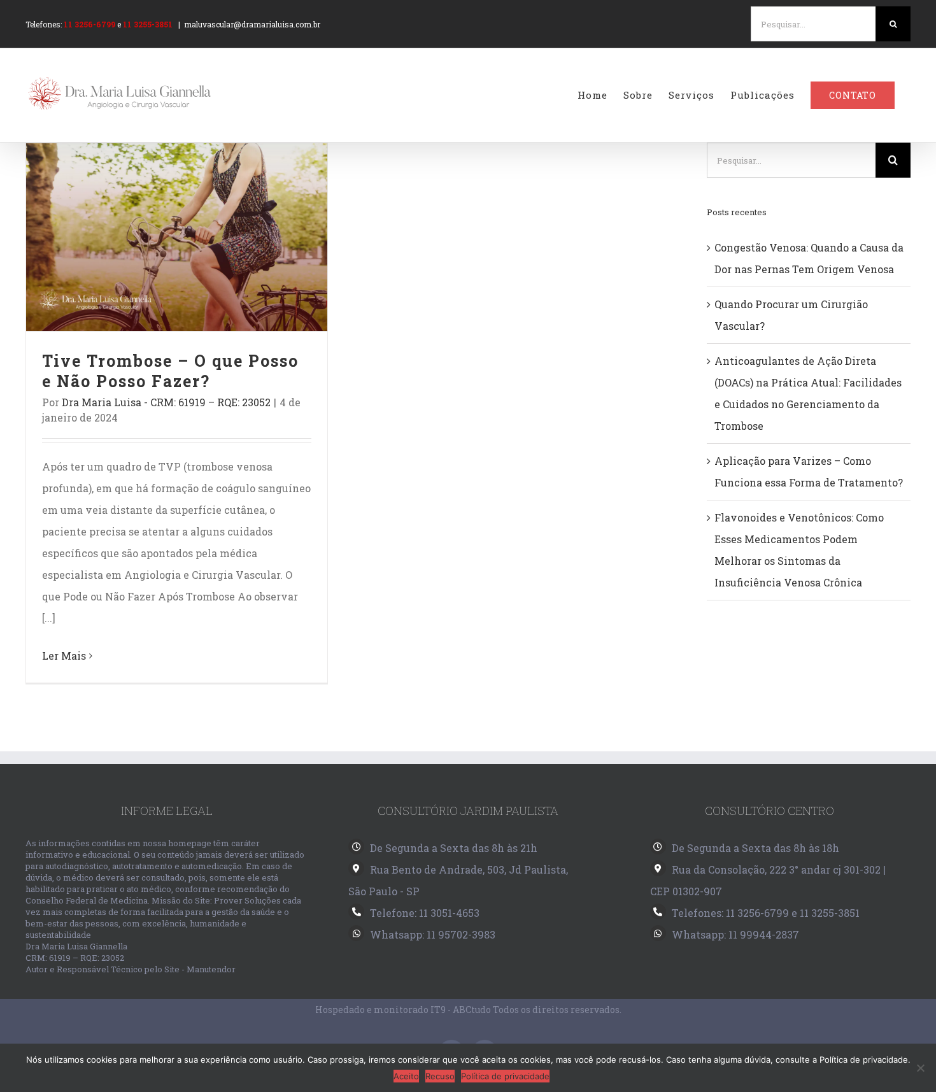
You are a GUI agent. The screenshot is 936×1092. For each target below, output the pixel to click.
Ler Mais (64, 655)
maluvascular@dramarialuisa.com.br (252, 24)
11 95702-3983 (461, 934)
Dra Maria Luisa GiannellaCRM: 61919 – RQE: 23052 (76, 951)
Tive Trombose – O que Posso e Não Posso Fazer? (177, 237)
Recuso (440, 1076)
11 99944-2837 (763, 934)
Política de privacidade (505, 1076)
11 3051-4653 (449, 912)
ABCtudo (472, 1009)
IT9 (438, 1009)
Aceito (406, 1076)
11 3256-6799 (89, 24)
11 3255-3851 (148, 24)
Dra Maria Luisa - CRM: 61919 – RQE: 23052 (166, 402)
